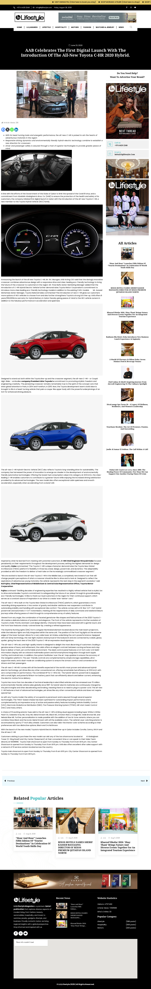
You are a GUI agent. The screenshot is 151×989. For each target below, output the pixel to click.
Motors (100, 928)
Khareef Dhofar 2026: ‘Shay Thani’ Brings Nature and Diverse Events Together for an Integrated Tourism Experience (127, 314)
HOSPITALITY (61, 27)
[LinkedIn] (25, 933)
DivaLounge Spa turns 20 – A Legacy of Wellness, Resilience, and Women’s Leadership (127, 405)
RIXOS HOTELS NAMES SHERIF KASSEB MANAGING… (79, 915)
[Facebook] (127, 7)
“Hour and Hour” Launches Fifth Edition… (77, 907)
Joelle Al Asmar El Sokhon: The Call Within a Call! (127, 449)
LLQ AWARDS (32, 27)
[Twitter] (20, 933)
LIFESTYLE (46, 27)
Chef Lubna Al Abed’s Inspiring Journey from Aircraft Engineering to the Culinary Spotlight (127, 383)
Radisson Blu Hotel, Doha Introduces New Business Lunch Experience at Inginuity (127, 338)
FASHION (87, 27)
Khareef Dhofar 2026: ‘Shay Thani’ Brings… (78, 924)
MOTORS (75, 27)
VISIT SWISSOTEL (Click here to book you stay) (48, 2)
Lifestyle (20, 811)
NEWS (121, 27)
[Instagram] (131, 7)
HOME (19, 27)
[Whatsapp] (12, 130)
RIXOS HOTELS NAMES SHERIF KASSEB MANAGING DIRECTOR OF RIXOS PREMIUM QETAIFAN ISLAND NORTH (127, 290)
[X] (8, 130)
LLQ (19, 834)
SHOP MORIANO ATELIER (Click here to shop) (93, 2)
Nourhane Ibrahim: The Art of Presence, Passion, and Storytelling (127, 428)
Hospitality (63, 811)
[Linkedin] (16, 130)
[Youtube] (135, 7)
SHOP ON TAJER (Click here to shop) (133, 2)
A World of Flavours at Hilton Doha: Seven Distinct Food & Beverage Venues (127, 360)
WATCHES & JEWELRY (105, 27)
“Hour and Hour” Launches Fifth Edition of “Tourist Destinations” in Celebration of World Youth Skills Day (127, 265)
